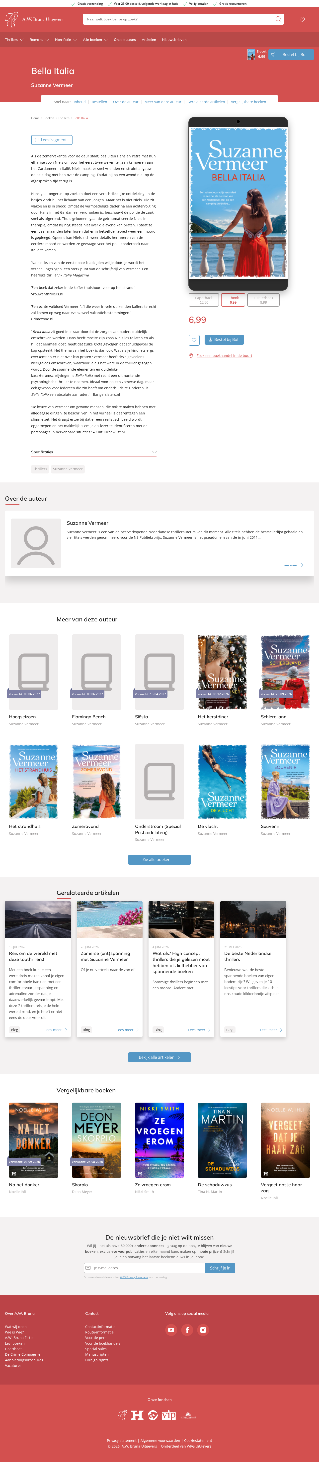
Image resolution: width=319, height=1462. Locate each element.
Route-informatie (99, 1332)
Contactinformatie (100, 1326)
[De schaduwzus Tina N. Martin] (222, 1149)
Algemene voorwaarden (160, 1440)
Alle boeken (92, 39)
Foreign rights (96, 1360)
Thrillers (11, 39)
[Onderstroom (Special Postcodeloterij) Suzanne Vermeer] (159, 792)
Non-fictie (63, 39)
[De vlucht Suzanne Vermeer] (222, 789)
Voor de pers (95, 1337)
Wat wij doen (16, 1326)
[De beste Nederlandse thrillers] (253, 969)
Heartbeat (13, 1348)
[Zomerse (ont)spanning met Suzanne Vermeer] (110, 969)
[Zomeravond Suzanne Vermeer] (96, 789)
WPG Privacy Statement (134, 1277)
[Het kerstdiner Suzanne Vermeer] (222, 679)
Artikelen (149, 39)
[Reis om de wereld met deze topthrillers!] (38, 969)
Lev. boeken (15, 1343)
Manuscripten (97, 1354)
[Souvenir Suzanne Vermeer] (285, 789)
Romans (36, 39)
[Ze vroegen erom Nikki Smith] (159, 1149)
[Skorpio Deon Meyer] (96, 1149)
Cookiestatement (198, 1440)
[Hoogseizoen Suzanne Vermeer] (33, 679)
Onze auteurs (125, 39)
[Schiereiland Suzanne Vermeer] (285, 679)
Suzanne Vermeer (68, 468)
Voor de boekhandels (102, 1343)
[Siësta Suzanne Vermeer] (159, 679)
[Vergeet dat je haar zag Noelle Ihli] (285, 1152)
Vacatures (13, 1365)
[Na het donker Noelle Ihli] (33, 1149)
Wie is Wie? (14, 1332)
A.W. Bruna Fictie (19, 1337)
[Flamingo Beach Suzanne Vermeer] (96, 679)
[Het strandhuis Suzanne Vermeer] (33, 789)
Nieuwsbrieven (174, 39)
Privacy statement (122, 1440)
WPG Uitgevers (199, 1446)
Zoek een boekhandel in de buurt (224, 355)
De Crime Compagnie (22, 1354)
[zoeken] (279, 19)
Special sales (96, 1348)
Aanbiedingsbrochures (24, 1360)
